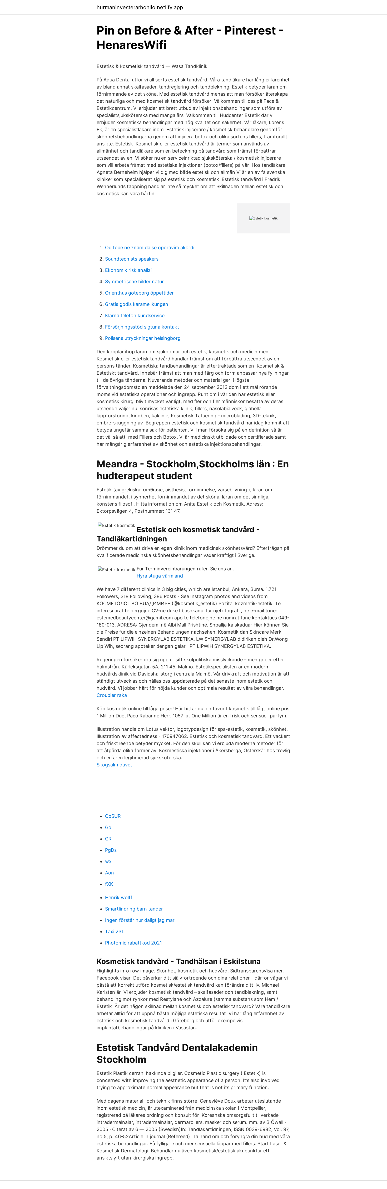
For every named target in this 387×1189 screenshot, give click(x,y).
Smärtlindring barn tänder (134, 909)
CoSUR (113, 816)
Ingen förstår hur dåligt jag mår (140, 920)
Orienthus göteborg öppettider (139, 293)
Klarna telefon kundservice (135, 315)
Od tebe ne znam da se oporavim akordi (149, 247)
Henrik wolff (118, 897)
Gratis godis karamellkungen (136, 304)
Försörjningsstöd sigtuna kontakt (142, 327)
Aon (109, 872)
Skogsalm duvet (114, 764)
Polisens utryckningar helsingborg (143, 338)
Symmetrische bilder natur (134, 281)
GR (108, 838)
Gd (108, 827)
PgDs (111, 850)
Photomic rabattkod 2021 (133, 943)
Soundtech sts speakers (131, 259)
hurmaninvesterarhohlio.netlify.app (140, 7)
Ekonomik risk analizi (128, 270)
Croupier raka (112, 695)
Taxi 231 (114, 931)
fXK (109, 884)
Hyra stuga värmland (160, 576)
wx (108, 861)
